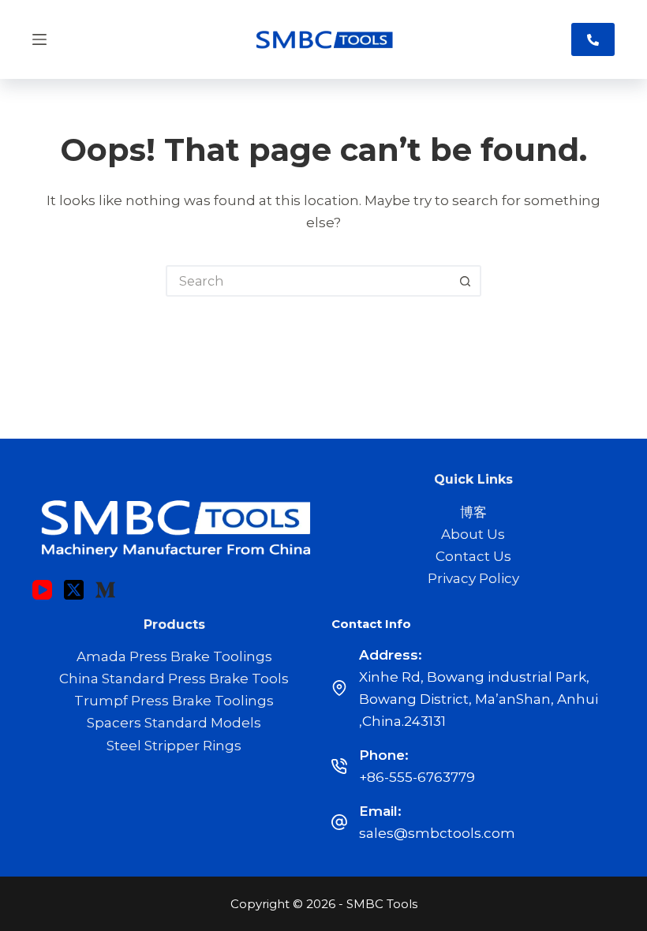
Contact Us (473, 556)
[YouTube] (42, 590)
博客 (473, 512)
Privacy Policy (473, 578)
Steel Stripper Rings (174, 745)
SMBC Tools (381, 903)
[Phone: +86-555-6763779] (339, 766)
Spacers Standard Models (174, 723)
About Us (473, 534)
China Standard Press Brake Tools (174, 678)
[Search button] (465, 281)
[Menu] (39, 39)
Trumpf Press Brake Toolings (174, 701)
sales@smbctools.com (437, 833)
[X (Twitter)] (74, 590)
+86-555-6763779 (417, 777)
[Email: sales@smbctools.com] (339, 822)
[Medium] (105, 590)
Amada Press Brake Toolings (174, 656)
